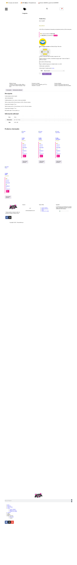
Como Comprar (13, 509)
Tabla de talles (10, 507)
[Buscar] (71, 500)
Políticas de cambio (13, 511)
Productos (9, 505)
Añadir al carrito (46, 73)
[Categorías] (24, 9)
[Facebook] (6, 522)
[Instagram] (9, 522)
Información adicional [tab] (17, 90)
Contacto (9, 512)
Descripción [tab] (8, 90)
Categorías (24, 13)
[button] (47, 9)
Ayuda (53, 68)
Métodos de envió (13, 510)
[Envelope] (12, 522)
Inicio (8, 504)
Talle (42, 70)
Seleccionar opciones (25, 162)
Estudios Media (29, 222)
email (30, 208)
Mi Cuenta (12, 516)
